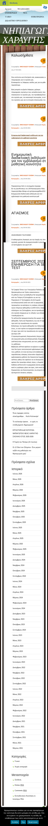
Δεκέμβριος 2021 (19, 721)
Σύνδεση (13, 3)
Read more (33, 822)
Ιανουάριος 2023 (19, 662)
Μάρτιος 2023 (18, 651)
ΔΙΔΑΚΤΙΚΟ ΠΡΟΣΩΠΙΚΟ (16, 20)
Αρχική (8, 9)
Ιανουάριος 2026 (19, 501)
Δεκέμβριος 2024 (19, 560)
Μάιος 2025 (17, 533)
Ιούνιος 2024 (17, 581)
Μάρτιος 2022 (18, 705)
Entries (19, 785)
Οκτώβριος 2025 (19, 517)
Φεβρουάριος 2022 (19, 711)
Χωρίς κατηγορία (21, 767)
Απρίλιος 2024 (18, 592)
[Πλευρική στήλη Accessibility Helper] (45, 7)
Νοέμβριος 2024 (18, 565)
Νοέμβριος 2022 (18, 673)
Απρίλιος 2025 (18, 538)
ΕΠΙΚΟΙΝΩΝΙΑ (37, 16)
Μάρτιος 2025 (18, 544)
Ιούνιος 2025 (17, 528)
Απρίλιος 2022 (18, 700)
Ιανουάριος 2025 (19, 555)
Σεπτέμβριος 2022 (19, 684)
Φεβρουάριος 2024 (19, 603)
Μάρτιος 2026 (18, 490)
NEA (25, 12)
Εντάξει (15, 822)
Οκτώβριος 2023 (19, 624)
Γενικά (44, 66)
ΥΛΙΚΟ (8, 16)
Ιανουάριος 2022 (19, 716)
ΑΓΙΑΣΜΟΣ (20, 213)
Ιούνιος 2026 (17, 474)
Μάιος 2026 (17, 479)
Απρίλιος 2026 (18, 484)
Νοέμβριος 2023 (18, 619)
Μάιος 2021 (17, 743)
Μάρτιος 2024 (18, 598)
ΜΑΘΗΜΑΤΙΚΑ (10, 26)
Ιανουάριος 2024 (19, 608)
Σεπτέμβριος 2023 (19, 630)
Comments (21, 791)
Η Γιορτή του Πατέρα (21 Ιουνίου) (25, 442)
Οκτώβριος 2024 (19, 571)
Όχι (23, 822)
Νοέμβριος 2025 (18, 511)
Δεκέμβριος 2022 (19, 667)
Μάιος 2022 (17, 694)
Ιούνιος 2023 (17, 635)
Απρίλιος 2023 (18, 646)
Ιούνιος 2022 (17, 689)
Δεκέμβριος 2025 (19, 506)
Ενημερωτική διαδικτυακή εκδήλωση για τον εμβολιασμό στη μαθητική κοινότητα (29, 159)
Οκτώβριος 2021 (19, 732)
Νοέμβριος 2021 (18, 727)
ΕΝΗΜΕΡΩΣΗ (11, 12)
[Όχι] (45, 816)
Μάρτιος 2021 (18, 748)
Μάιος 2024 (17, 587)
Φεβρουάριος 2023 (19, 657)
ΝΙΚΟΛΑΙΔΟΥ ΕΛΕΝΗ (27, 66)
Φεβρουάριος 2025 (19, 549)
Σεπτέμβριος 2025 (19, 522)
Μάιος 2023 (17, 640)
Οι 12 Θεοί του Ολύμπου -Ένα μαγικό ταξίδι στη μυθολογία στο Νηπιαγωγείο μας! (27, 450)
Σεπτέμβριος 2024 (19, 576)
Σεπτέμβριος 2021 (19, 737)
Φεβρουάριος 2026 (19, 495)
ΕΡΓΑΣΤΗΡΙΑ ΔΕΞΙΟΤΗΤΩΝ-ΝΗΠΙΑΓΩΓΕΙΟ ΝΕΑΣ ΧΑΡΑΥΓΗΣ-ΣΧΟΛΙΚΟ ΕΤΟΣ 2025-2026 (25, 433)
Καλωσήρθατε (22, 55)
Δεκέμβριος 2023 (19, 614)
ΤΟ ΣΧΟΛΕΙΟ (23, 9)
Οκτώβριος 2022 (19, 678)
